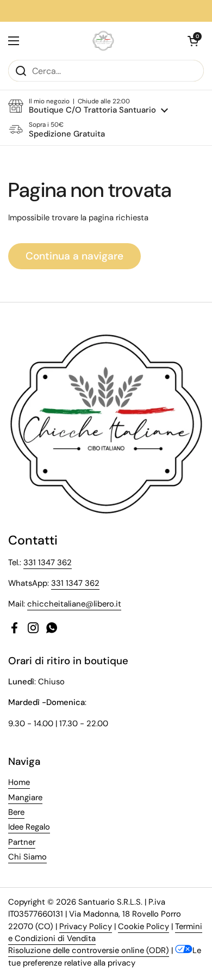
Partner (21, 842)
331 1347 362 (47, 562)
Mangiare (25, 797)
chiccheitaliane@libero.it (74, 603)
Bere (16, 812)
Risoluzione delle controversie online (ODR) (88, 950)
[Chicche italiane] (103, 41)
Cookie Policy (143, 926)
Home (19, 782)
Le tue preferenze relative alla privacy (104, 956)
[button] (193, 41)
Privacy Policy (85, 926)
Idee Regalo (29, 826)
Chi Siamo (27, 856)
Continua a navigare (74, 256)
